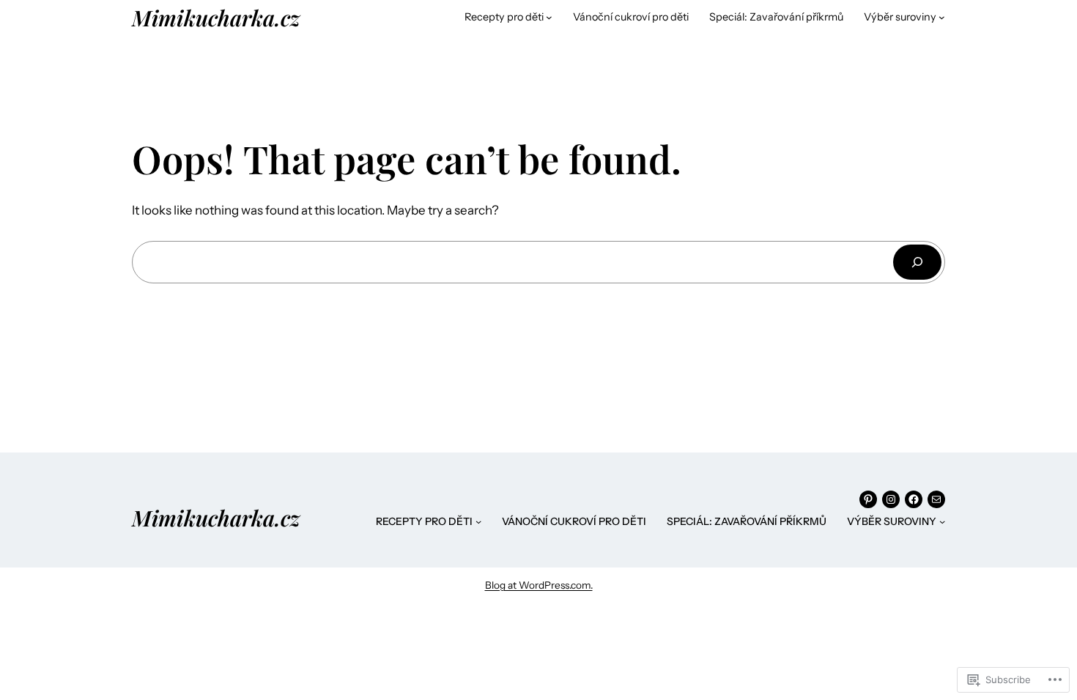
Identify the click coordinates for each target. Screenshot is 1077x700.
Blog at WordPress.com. (539, 585)
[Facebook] (913, 499)
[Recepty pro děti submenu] (549, 17)
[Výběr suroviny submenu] (942, 17)
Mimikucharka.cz (216, 17)
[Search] (917, 262)
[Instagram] (891, 499)
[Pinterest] (868, 499)
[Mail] (936, 499)
